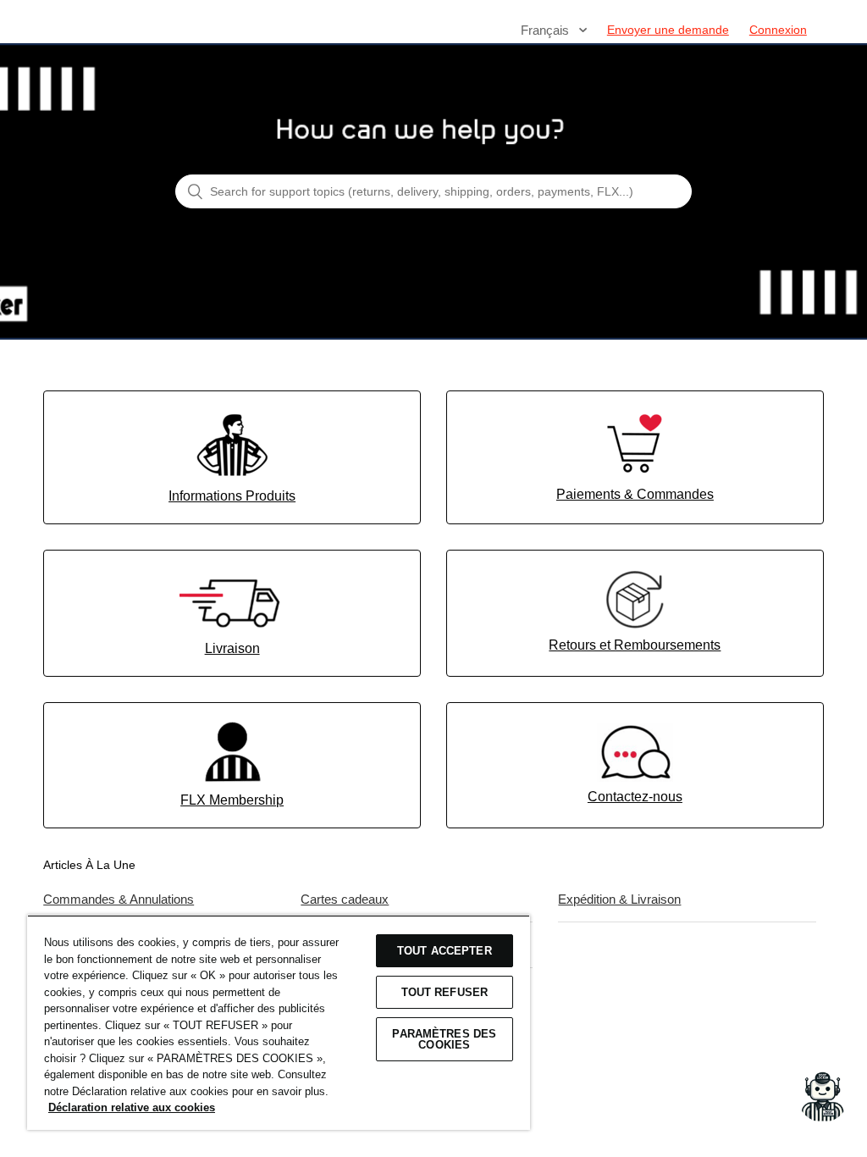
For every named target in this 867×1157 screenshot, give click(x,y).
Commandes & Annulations (118, 899)
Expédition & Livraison (619, 899)
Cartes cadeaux (345, 899)
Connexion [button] (778, 29)
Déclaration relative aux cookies (131, 1107)
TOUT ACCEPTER (444, 950)
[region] (278, 1022)
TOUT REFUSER (445, 992)
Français (546, 30)
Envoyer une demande (668, 29)
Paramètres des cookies (444, 1039)
